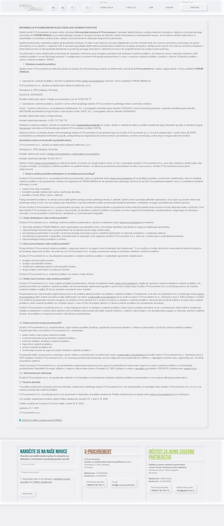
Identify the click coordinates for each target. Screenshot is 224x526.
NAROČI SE (28, 494)
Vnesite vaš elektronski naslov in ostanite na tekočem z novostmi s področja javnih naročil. (45, 457)
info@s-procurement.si (58, 154)
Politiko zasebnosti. (42, 482)
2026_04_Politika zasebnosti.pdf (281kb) (42, 420)
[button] (87, 8)
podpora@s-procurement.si (85, 154)
